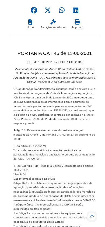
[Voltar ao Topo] (92, 216)
